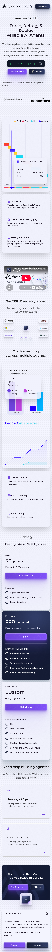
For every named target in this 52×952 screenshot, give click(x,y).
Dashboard (42, 6)
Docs (38, 887)
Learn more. (8, 935)
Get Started (17, 887)
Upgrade (26, 636)
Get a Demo (26, 707)
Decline (37, 945)
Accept (14, 945)
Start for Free (16, 71)
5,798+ (39, 71)
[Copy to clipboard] (40, 63)
